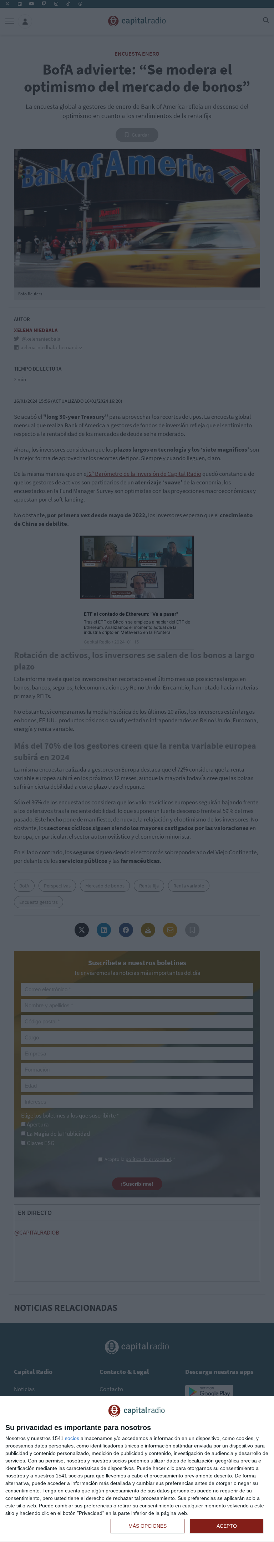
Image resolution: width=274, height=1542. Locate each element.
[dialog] (137, 1469)
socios (72, 1438)
